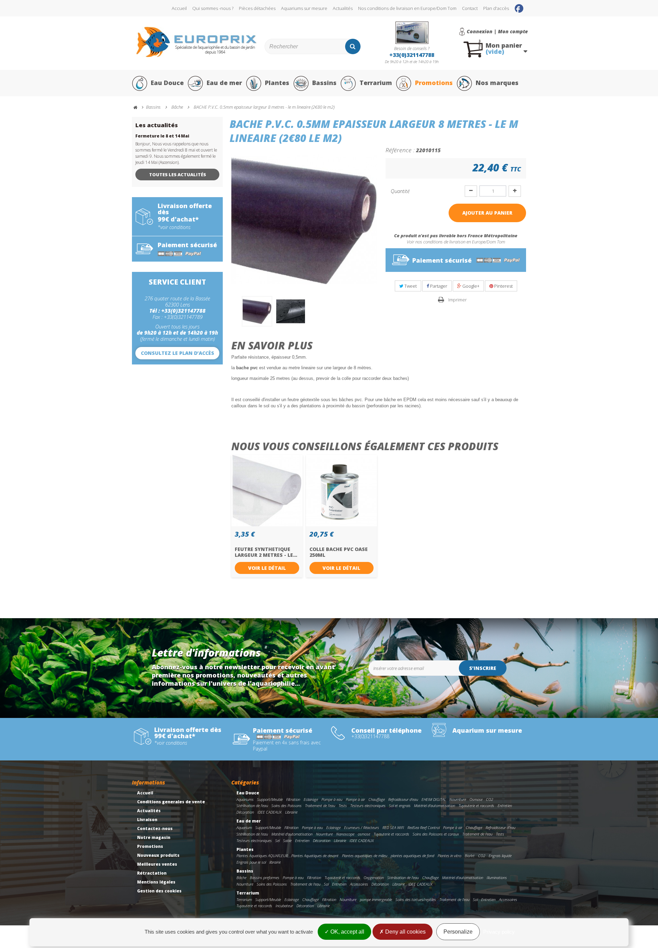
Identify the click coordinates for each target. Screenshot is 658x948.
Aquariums (245, 799)
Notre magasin (153, 837)
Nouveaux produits (158, 855)
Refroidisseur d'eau (403, 799)
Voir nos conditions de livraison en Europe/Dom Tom (456, 242)
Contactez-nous (155, 828)
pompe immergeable (376, 899)
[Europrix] (196, 42)
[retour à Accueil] (138, 107)
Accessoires (359, 884)
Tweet (410, 286)
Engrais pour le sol (251, 862)
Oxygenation (374, 877)
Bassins (324, 83)
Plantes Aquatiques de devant (315, 855)
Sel (277, 840)
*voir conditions (174, 227)
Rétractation (152, 873)
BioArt (470, 855)
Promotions (434, 83)
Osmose (476, 799)
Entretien (505, 805)
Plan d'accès (496, 8)
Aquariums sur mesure (304, 8)
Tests (343, 805)
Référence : (400, 150)
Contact (470, 8)
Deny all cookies (405, 932)
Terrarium (376, 83)
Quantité (400, 191)
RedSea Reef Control (423, 827)
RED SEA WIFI (393, 827)
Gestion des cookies (159, 891)
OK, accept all (346, 932)
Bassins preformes (264, 877)
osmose (364, 834)
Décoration (245, 812)
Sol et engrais (400, 805)
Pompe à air (355, 799)
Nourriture (457, 799)
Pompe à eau (331, 799)
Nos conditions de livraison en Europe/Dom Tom (407, 8)
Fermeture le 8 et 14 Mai (162, 136)
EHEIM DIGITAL (434, 799)
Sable (287, 840)
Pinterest (503, 286)
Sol (326, 884)
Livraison (147, 820)
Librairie (291, 812)
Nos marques (497, 83)
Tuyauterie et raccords (476, 805)
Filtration (293, 799)
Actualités (343, 8)
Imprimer (457, 300)
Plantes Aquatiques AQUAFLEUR (262, 855)
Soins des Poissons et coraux (436, 834)
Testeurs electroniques (368, 805)
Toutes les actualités (177, 174)
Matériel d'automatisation (434, 805)
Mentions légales (156, 882)
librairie (275, 862)
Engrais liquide (500, 855)
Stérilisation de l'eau (252, 805)
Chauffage (376, 799)
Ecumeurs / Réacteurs (361, 827)
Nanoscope (345, 834)
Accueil (179, 8)
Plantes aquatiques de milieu (364, 855)
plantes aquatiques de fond (412, 855)
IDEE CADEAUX (269, 812)
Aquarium (244, 827)
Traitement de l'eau (320, 805)
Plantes (277, 83)
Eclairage (311, 799)
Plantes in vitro (449, 855)
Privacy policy (499, 932)
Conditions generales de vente (171, 802)
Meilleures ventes (157, 864)
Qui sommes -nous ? (212, 8)
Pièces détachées (257, 8)
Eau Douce (167, 83)
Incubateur (284, 905)
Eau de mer (224, 83)
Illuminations (497, 877)
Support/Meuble (270, 799)
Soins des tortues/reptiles (415, 899)
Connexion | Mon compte (497, 31)
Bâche (241, 877)
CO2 (489, 799)
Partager (438, 286)
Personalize (458, 932)
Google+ (470, 286)
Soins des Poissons (286, 805)
